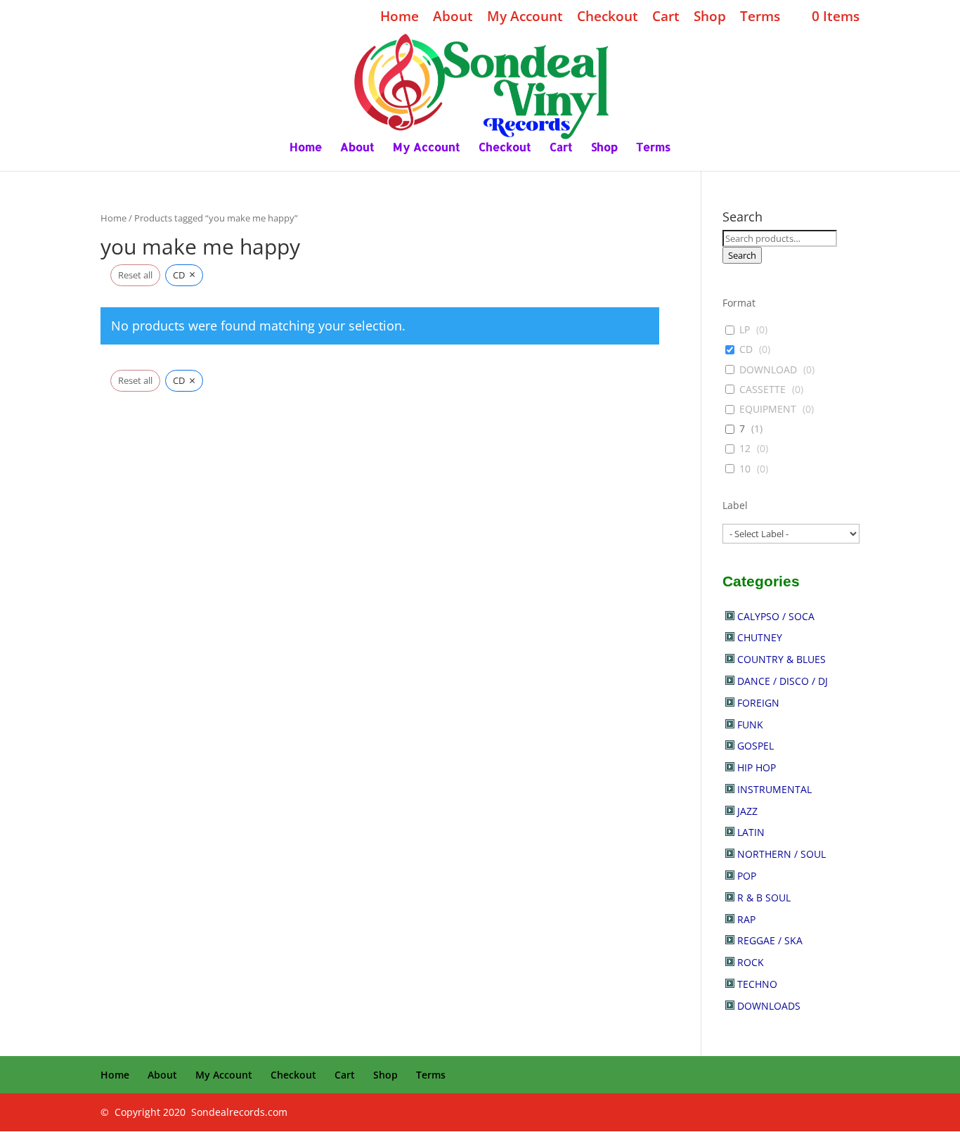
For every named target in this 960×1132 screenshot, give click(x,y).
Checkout (607, 17)
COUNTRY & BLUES (781, 659)
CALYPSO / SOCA (776, 616)
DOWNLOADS (768, 1005)
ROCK (750, 962)
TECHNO (757, 984)
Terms (760, 17)
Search (742, 255)
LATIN (751, 832)
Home (399, 17)
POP (746, 875)
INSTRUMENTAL (774, 789)
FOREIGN (758, 702)
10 (745, 469)
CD (746, 349)
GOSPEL (755, 745)
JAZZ (747, 811)
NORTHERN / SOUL (781, 854)
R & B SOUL (764, 897)
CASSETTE (762, 389)
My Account (525, 17)
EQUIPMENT (767, 409)
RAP (746, 919)
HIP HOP (756, 767)
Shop (710, 17)
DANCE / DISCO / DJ (782, 681)
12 (745, 448)
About (453, 17)
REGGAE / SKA (770, 940)
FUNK (750, 724)
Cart (666, 17)
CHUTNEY (759, 637)
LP (744, 329)
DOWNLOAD (768, 370)
